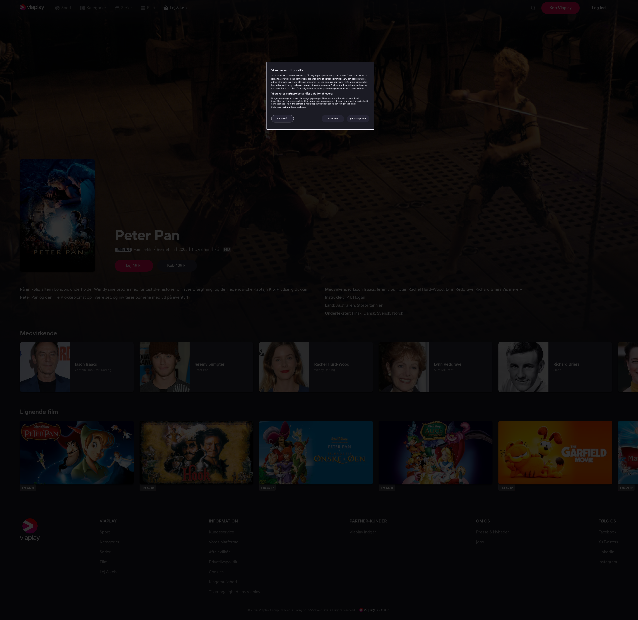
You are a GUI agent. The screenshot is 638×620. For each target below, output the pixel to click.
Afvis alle (333, 119)
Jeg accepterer (358, 119)
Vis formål (282, 119)
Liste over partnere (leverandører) (288, 107)
